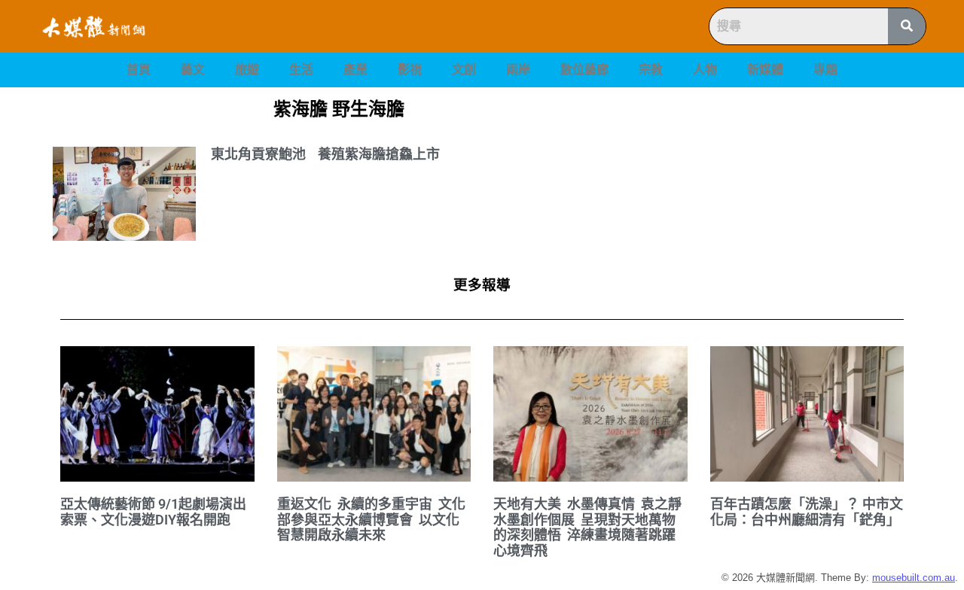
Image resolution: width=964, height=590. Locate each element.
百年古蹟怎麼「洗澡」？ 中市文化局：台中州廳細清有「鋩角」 (806, 512)
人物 (705, 69)
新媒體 (765, 69)
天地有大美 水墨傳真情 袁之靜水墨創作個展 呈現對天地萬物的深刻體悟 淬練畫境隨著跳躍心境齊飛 (587, 527)
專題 (825, 69)
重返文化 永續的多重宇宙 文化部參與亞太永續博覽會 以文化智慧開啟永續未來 (371, 519)
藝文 (193, 69)
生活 (301, 69)
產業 (355, 69)
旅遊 (247, 69)
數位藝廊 (584, 69)
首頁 (139, 69)
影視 (410, 69)
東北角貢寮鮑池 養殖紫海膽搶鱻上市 (325, 154)
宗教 (651, 69)
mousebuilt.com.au (913, 577)
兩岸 (518, 69)
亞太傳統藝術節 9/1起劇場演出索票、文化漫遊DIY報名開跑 (153, 512)
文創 (464, 69)
